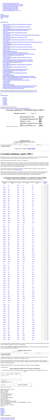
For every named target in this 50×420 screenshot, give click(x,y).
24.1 (33, 237)
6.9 (32, 187)
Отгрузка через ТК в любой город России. (19, 91)
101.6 (33, 319)
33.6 (33, 309)
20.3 (33, 194)
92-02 (4, 306)
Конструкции (12, 78)
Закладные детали (15, 52)
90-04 (4, 233)
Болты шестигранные (18, 61)
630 (23, 209)
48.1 (33, 315)
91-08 (4, 280)
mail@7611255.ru (4, 22)
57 (23, 185)
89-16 (4, 220)
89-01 (4, 187)
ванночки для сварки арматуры (13, 5)
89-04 (4, 194)
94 (32, 285)
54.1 (33, 241)
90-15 (4, 257)
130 (18, 224)
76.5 (33, 283)
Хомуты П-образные (17, 29)
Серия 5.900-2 (31, 148)
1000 (9, 218)
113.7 (33, 218)
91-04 (4, 272)
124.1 (33, 254)
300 (8, 200)
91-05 (4, 274)
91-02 (4, 267)
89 (3, 185)
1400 (9, 222)
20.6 (33, 235)
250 (8, 198)
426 (23, 205)
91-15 (4, 296)
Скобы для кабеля (15, 69)
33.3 (33, 272)
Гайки (7, 71)
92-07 (4, 317)
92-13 (4, 330)
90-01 (4, 226)
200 (18, 185)
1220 (24, 220)
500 (8, 207)
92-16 (4, 337)
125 (8, 192)
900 (8, 215)
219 (23, 196)
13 (32, 302)
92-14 (4, 332)
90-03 (4, 231)
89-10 (4, 207)
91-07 (4, 278)
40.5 (33, 313)
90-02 (4, 228)
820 (23, 213)
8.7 (32, 226)
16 (32, 196)
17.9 (33, 231)
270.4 (33, 335)
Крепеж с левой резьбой (19, 77)
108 (23, 189)
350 (8, 202)
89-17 (4, 222)
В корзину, (45, 182)
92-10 (4, 324)
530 (23, 207)
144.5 (33, 257)
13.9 (33, 267)
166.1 (33, 293)
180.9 (33, 328)
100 (8, 189)
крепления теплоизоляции (12, 10)
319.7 (33, 337)
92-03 (4, 309)
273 (23, 198)
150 (8, 194)
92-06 (4, 315)
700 (8, 211)
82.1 (33, 248)
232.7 (33, 298)
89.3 (33, 213)
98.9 (33, 250)
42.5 (33, 239)
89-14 (4, 215)
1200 (9, 220)
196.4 (33, 296)
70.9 (33, 246)
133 (23, 192)
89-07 (4, 200)
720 (23, 211)
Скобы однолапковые (18, 59)
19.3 (33, 306)
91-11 (4, 287)
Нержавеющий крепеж (19, 76)
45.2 (33, 311)
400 (8, 205)
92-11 (4, 326)
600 (8, 209)
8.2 (32, 189)
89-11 (4, 209)
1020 (24, 218)
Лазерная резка (13, 88)
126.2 (33, 324)
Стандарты (3, 411)
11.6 (33, 265)
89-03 (4, 192)
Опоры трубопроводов (19, 53)
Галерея (2, 412)
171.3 (33, 259)
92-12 (4, 328)
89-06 (4, 198)
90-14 (4, 254)
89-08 (4, 202)
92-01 (4, 304)
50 (8, 185)
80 (8, 187)
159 (23, 194)
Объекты (2, 410)
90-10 (4, 246)
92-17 (4, 339)
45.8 (33, 205)
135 (33, 220)
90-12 (4, 250)
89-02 (4, 189)
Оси (6, 83)
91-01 (4, 265)
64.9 (33, 209)
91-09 (4, 283)
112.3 (33, 252)
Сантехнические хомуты (20, 85)
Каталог (2, 408)
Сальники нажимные (14, 108)
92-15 (4, 335)
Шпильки (10, 51)
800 (8, 213)
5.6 (32, 185)
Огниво (8, 417)
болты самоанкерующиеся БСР (13, 4)
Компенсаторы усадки (18, 87)
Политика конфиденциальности (8, 418)
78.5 (33, 211)
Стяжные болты (14, 70)
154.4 (33, 326)
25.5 (33, 233)
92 (3, 302)
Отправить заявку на (25, 141)
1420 (24, 222)
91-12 (4, 289)
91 (3, 263)
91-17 (4, 300)
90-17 (4, 261)
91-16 (4, 298)
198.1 (33, 261)
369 (33, 339)
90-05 (4, 235)
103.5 (33, 322)
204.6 (33, 330)
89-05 (4, 196)
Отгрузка (3, 409)
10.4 (33, 228)
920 (23, 215)
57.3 (33, 244)
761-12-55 (6, 13)
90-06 (4, 237)
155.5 (33, 222)
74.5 (33, 317)
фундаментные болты (11, 3)
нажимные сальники (10, 8)
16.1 (33, 304)
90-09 (4, 244)
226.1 (33, 332)
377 (23, 202)
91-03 (4, 270)
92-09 (4, 322)
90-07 (4, 239)
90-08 (4, 241)
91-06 (4, 276)
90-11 (4, 248)
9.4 (32, 263)
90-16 (4, 259)
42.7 (33, 202)
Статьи (2, 414)
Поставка (37, 365)
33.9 (33, 276)
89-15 (4, 218)
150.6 (33, 291)
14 (32, 192)
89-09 (4, 205)
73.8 (33, 280)
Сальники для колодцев (24, 108)
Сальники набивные (5, 108)
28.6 (33, 274)
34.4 (33, 200)
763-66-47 (4, 19)
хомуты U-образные (10, 9)
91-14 (4, 293)
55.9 (33, 278)
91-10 (4, 285)
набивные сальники (10, 6)
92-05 (4, 313)
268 (33, 300)
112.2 (33, 287)
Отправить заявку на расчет (25, 350)
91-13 (4, 291)
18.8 (33, 198)
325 (23, 200)
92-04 (4, 311)
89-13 (4, 213)
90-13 (4, 252)
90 (3, 224)
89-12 (4, 211)
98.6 (33, 215)
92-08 (4, 319)
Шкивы (8, 84)
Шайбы (8, 75)
